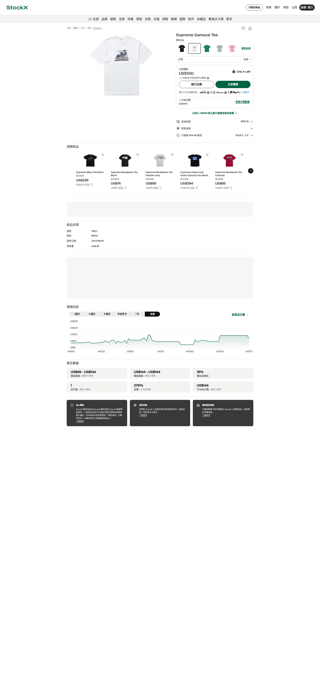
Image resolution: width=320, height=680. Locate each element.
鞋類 (174, 19)
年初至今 (122, 313)
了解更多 (245, 92)
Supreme (97, 28)
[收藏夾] (243, 28)
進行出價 (196, 84)
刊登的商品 (254, 7)
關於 (277, 8)
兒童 (157, 19)
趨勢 (113, 19)
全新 (122, 19)
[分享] (250, 28)
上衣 (82, 28)
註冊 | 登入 (307, 7)
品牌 (105, 19)
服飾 (183, 19)
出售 (294, 7)
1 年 (137, 313)
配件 (191, 19)
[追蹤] (103, 155)
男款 (139, 19)
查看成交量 (238, 314)
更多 (229, 19)
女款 (148, 19)
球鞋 (165, 19)
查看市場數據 (243, 101)
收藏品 (201, 19)
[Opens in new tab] (208, 92)
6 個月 (107, 313)
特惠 (131, 19)
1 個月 (77, 313)
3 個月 (92, 313)
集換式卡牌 (216, 19)
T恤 (88, 28)
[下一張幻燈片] (250, 170)
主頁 (69, 28)
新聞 (268, 7)
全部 (96, 19)
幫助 (286, 7)
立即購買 (233, 84)
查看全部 (246, 48)
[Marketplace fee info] (208, 78)
